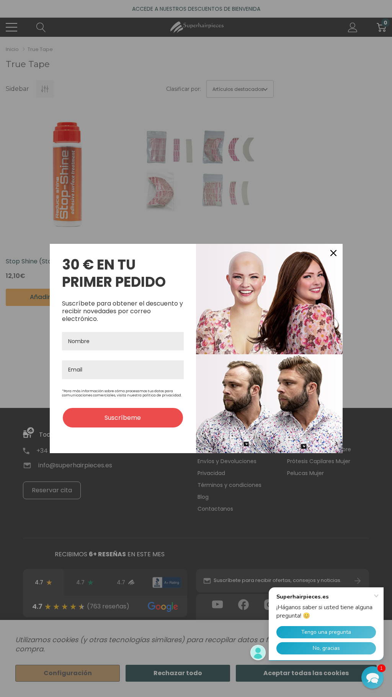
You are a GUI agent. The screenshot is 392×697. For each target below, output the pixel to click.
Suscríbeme (123, 417)
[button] (372, 677)
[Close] (333, 253)
